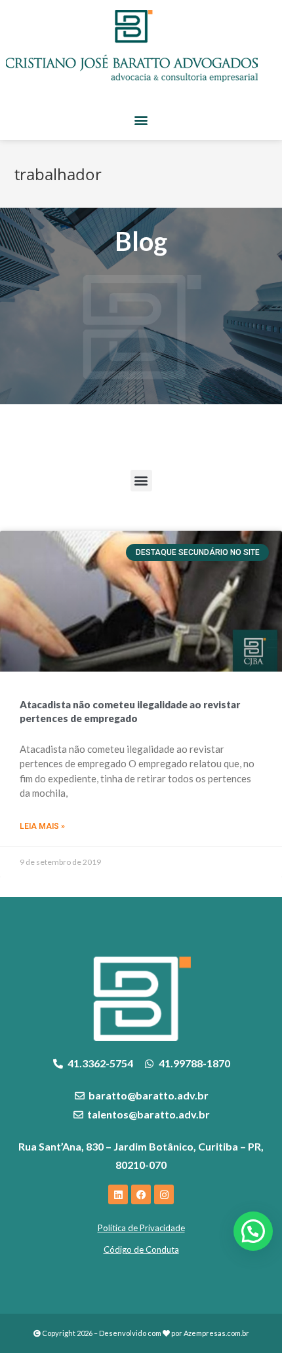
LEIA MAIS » (42, 826)
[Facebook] (141, 1194)
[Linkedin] (118, 1194)
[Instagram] (164, 1194)
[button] (141, 119)
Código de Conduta (141, 1249)
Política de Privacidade (141, 1228)
